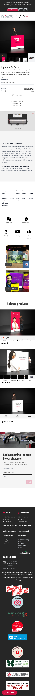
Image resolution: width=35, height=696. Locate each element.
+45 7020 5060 (20, 6)
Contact (20, 547)
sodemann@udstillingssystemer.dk (16, 531)
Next (29, 481)
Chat (20, 10)
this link (28, 168)
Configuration (4, 79)
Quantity (3, 88)
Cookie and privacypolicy (22, 544)
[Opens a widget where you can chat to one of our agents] (9, 692)
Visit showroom (12, 10)
